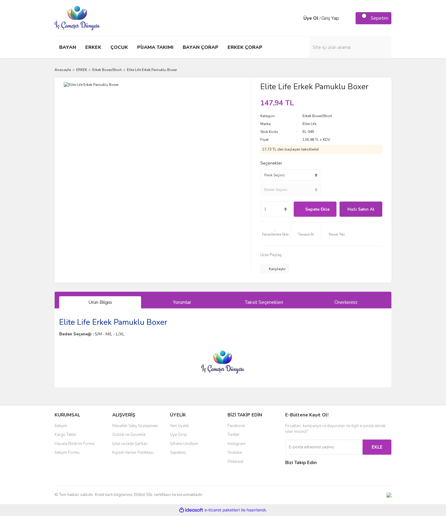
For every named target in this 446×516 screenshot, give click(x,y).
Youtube (235, 452)
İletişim (61, 426)
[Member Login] (297, 18)
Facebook (236, 426)
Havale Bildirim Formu (75, 443)
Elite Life (309, 123)
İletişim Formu (67, 452)
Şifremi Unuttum (184, 443)
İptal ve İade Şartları (130, 443)
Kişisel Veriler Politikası (133, 452)
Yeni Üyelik (179, 426)
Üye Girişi (178, 434)
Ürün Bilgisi (100, 302)
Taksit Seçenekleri (264, 302)
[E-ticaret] (222, 510)
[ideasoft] (191, 510)
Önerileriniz (345, 302)
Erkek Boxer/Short (317, 116)
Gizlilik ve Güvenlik (129, 434)
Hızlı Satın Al (360, 209)
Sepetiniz (178, 452)
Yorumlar (182, 302)
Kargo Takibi (65, 434)
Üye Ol (311, 18)
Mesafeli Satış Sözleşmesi (135, 426)
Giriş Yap (330, 18)
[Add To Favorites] (275, 234)
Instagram (236, 443)
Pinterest (235, 461)
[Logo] (77, 17)
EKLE (377, 447)
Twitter (234, 434)
